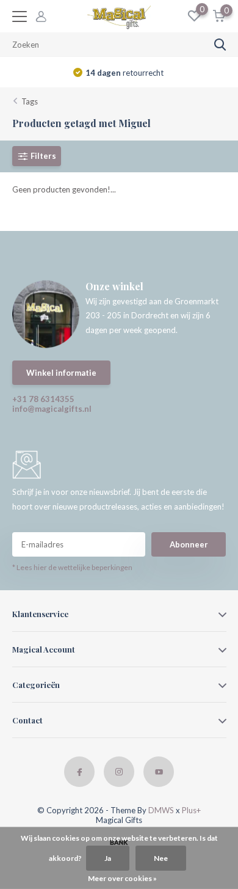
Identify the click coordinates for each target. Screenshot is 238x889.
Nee (161, 858)
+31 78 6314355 (43, 399)
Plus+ (191, 810)
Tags (29, 101)
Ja (107, 858)
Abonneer (189, 544)
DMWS (161, 810)
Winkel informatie (61, 373)
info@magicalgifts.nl (52, 409)
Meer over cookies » (122, 878)
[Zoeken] (220, 44)
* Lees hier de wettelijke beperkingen (72, 567)
